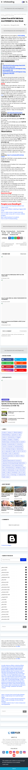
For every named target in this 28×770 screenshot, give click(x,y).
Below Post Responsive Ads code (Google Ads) (14, 226)
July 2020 (14, 599)
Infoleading (8, 2)
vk (21, 366)
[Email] (21, 238)
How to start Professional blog (9, 218)
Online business (11, 470)
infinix (10, 453)
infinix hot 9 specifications (8, 456)
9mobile (4, 432)
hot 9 (18, 451)
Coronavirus (19, 444)
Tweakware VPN (9, 14)
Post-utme (22, 470)
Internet (4, 233)
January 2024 (14, 575)
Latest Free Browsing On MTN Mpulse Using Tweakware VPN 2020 (14, 72)
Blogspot (16, 439)
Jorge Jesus (5, 458)
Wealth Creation (5, 477)
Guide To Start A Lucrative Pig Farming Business (7, 509)
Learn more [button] (5, 764)
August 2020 (14, 597)
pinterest (8, 366)
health (14, 451)
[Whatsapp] (15, 238)
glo (3, 451)
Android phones (11, 437)
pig (17, 470)
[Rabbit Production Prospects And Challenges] (4, 413)
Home (2, 14)
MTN (2, 95)
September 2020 (14, 594)
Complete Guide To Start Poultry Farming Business (16, 419)
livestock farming (6, 465)
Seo (20, 472)
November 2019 (14, 619)
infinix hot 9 (15, 453)
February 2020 (14, 612)
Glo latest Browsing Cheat (14, 113)
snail (24, 472)
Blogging (10, 439)
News (24, 467)
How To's (23, 451)
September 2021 (14, 577)
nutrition (4, 470)
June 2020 (14, 602)
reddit (21, 363)
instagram (8, 370)
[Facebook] (9, 238)
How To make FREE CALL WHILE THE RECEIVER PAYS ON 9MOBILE (14, 299)
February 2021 (14, 582)
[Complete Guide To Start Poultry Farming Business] (4, 420)
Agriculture (14, 434)
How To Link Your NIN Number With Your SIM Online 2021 (12, 275)
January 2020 (14, 614)
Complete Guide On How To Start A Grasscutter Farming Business (13, 703)
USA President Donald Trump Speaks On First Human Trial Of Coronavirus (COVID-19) (12, 404)
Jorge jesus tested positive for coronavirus (11, 460)
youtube (21, 370)
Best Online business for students (10, 217)
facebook (8, 359)
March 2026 (14, 567)
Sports (3, 474)
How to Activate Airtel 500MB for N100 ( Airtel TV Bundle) (13, 322)
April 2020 (14, 607)
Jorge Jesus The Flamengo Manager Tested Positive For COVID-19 (13, 463)
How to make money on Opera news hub (12, 212)
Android (4, 437)
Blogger (18, 437)
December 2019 (14, 616)
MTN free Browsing (16, 233)
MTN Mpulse (5, 234)
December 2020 (14, 587)
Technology (13, 474)
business (23, 441)
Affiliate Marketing (6, 434)
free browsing (20, 231)
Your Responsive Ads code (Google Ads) (14, 8)
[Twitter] (12, 238)
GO (24, 626)
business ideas (11, 444)
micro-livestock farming (17, 465)
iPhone (22, 456)
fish (3, 448)
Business (4, 444)
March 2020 (14, 609)
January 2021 (14, 584)
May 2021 (14, 579)
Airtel (20, 434)
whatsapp (8, 363)
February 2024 (14, 572)
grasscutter (8, 451)
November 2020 (14, 589)
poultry (3, 472)
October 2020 (14, 592)
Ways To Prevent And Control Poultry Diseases (7, 495)
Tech (8, 474)
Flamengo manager (10, 448)
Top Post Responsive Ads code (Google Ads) (14, 30)
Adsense (10, 432)
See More (18, 646)
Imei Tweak (4, 453)
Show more (23, 254)
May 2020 (14, 604)
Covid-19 (4, 446)
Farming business (19, 446)
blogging (4, 439)
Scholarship (14, 472)
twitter (21, 359)
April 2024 (14, 570)
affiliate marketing (17, 432)
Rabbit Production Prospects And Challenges (16, 412)
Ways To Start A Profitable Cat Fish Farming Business (19, 509)
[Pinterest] (18, 238)
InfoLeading (21, 35)
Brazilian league (5, 441)
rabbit (8, 472)
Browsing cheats (11, 231)
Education (10, 446)
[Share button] (24, 238)
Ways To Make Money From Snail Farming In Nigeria (20, 495)
